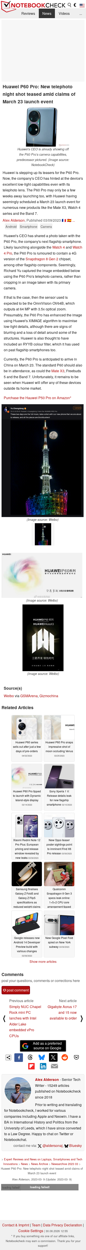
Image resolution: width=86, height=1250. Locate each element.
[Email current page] (54, 1066)
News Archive (39, 1164)
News (46, 13)
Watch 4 (58, 247)
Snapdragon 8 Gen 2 (42, 258)
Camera (46, 226)
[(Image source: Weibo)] (43, 460)
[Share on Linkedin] (43, 1066)
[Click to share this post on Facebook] (18, 1057)
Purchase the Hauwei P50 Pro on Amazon (37, 397)
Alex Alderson (14, 220)
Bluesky (75, 1145)
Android (11, 226)
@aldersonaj (52, 1145)
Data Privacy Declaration (62, 1224)
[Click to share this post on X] (53, 1057)
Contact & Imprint (15, 1224)
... (80, 13)
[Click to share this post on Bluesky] (41, 1057)
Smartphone (28, 226)
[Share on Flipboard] (31, 1066)
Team (36, 1224)
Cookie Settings (30, 1230)
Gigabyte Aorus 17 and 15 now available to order (62, 1012)
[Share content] (8, 1058)
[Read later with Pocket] (76, 1057)
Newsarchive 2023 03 (64, 1164)
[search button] (70, 5)
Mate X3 (57, 370)
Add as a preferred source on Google (47, 1045)
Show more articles (43, 961)
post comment (17, 990)
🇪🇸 (69, 220)
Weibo (9, 695)
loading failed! (11, 1187)
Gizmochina (48, 695)
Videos (64, 13)
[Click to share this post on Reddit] (65, 1057)
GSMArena (29, 695)
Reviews (28, 13)
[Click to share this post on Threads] (30, 1057)
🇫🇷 (64, 220)
